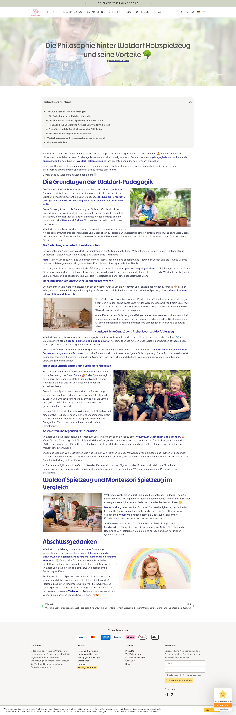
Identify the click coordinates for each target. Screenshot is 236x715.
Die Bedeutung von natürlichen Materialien (70, 116)
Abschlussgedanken (56, 142)
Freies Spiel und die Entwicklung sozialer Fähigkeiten (75, 129)
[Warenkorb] (204, 12)
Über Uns (142, 12)
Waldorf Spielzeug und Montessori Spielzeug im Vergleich (75, 137)
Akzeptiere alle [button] (212, 710)
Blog (128, 12)
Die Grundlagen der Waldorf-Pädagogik (66, 111)
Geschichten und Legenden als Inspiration (70, 133)
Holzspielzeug (72, 12)
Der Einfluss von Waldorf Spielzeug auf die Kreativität (76, 120)
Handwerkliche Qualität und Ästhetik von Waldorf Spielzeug (79, 124)
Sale (160, 12)
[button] (86, 3)
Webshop (73, 591)
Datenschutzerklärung (192, 675)
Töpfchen (114, 12)
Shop (50, 12)
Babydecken (94, 12)
